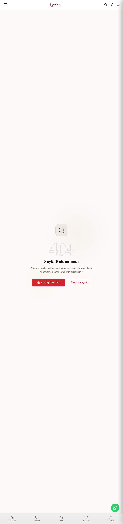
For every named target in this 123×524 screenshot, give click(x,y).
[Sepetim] (118, 4)
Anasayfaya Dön (50, 282)
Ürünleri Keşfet (79, 282)
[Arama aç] (106, 4)
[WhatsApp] (115, 508)
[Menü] (5, 5)
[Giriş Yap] (112, 4)
